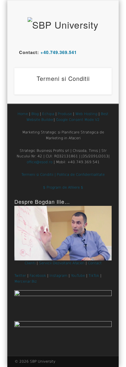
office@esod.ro (39, 162)
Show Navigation (97, 52)
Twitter (20, 276)
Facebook (38, 276)
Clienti (30, 263)
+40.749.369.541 (58, 52)
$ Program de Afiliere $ (63, 187)
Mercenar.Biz (25, 281)
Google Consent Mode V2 (78, 120)
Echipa (48, 114)
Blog (35, 114)
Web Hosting (86, 114)
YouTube (78, 276)
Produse (65, 114)
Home (23, 114)
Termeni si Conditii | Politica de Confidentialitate (63, 175)
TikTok (93, 276)
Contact (95, 263)
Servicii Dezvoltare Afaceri (61, 263)
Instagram (58, 276)
